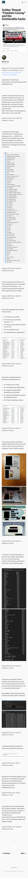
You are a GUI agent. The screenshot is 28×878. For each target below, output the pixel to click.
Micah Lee (5, 62)
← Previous (6, 853)
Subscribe (14, 867)
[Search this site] (22, 2)
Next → (23, 853)
